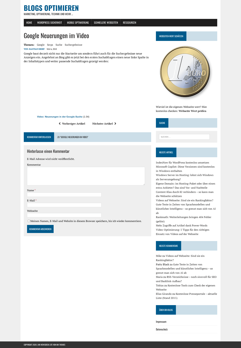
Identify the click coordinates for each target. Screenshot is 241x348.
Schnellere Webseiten (106, 22)
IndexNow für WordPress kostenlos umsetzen (182, 162)
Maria (159, 277)
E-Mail (31, 200)
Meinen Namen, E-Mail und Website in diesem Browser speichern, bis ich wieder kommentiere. (86, 221)
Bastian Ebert (37, 49)
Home (29, 22)
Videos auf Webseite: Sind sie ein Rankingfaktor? (184, 200)
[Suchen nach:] (184, 136)
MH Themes (60, 344)
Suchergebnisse (73, 44)
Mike (159, 256)
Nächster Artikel (102, 123)
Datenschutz (162, 329)
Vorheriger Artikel (73, 123)
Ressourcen (129, 22)
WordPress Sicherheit (49, 22)
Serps (50, 44)
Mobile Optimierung (78, 22)
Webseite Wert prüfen (192, 111)
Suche (59, 44)
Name (30, 190)
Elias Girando (164, 294)
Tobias (160, 285)
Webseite (32, 211)
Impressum (161, 322)
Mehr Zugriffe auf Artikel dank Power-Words (181, 225)
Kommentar (34, 164)
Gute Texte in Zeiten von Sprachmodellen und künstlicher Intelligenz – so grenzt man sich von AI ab (186, 209)
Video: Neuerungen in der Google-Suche (59, 117)
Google (41, 44)
